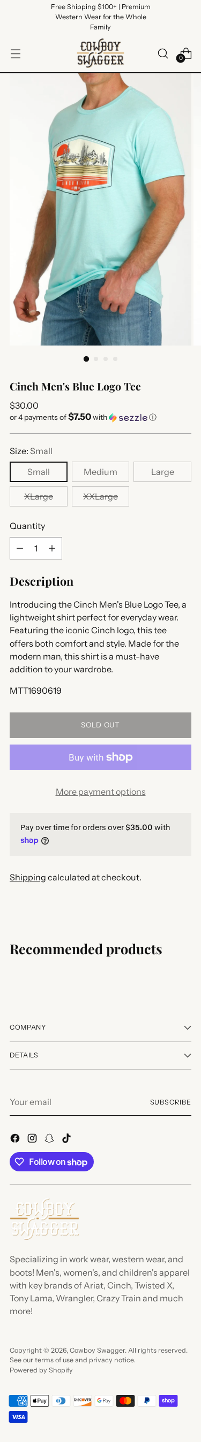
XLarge (38, 496)
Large (162, 471)
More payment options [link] (101, 791)
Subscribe (170, 1102)
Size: (31, 451)
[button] (100, 417)
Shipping (28, 877)
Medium (100, 471)
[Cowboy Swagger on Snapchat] (50, 1140)
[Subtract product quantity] (19, 548)
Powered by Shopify (41, 1370)
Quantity (27, 525)
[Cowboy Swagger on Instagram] (33, 1140)
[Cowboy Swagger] (101, 53)
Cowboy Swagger (97, 1350)
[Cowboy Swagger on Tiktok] (67, 1140)
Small (38, 471)
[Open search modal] (163, 53)
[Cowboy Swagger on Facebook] (16, 1140)
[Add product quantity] (52, 548)
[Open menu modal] (15, 53)
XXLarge (100, 496)
